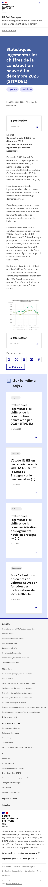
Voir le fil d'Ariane (9, 30)
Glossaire (16, 867)
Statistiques (26, 89)
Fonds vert (6, 758)
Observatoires (7, 742)
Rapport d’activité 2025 (11, 792)
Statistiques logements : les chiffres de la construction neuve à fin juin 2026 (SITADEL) (22, 414)
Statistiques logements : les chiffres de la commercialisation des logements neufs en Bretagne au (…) (24, 527)
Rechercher (39, 3)
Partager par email (31, 359)
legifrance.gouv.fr (10, 858)
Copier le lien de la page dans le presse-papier (39, 359)
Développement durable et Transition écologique (21, 712)
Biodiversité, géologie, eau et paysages (17, 674)
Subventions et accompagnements (15, 778)
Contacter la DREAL (10, 648)
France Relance (8, 763)
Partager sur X (16, 359)
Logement (12, 89)
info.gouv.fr (7, 853)
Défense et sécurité (9, 717)
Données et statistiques (11, 728)
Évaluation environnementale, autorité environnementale (24, 707)
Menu (44, 3)
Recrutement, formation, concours (15, 658)
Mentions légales (28, 867)
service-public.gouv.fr (27, 853)
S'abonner (17, 367)
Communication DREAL (11, 662)
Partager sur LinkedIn (24, 359)
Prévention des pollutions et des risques (17, 693)
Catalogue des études (10, 733)
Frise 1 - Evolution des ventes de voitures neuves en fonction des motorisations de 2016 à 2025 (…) (24, 584)
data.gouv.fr (28, 858)
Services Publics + (8, 634)
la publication (18, 121)
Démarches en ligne (9, 643)
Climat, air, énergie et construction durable (18, 683)
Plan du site (6, 867)
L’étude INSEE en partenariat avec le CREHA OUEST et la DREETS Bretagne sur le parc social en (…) (24, 469)
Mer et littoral (7, 678)
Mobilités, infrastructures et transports (17, 698)
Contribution (30, 871)
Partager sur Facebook (9, 359)
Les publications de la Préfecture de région (18, 747)
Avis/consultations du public (13, 768)
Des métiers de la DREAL (11, 773)
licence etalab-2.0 (12, 883)
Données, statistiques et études (14, 702)
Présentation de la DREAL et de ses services (18, 629)
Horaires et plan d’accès (11, 653)
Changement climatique (11, 782)
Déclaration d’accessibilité (12, 871)
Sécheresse (6, 787)
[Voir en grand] (24, 315)
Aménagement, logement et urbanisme (17, 688)
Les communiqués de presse (12, 638)
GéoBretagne (7, 738)
